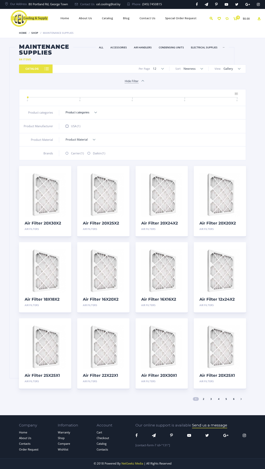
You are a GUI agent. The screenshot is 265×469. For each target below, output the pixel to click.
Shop (34, 33)
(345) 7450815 (152, 4)
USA (75, 126)
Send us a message (209, 425)
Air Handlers (143, 47)
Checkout (103, 438)
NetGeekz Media (132, 463)
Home (23, 33)
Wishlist (63, 449)
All (101, 47)
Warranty (64, 432)
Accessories (118, 47)
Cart (99, 432)
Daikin (99, 153)
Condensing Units (171, 47)
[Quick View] (64, 172)
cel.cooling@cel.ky (108, 4)
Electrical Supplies (204, 47)
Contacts (24, 444)
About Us (25, 438)
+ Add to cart (55, 229)
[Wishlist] (219, 18)
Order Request (28, 449)
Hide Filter (132, 81)
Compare (64, 185)
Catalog (32, 68)
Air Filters (32, 229)
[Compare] (227, 18)
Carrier (77, 153)
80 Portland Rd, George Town (48, 4)
